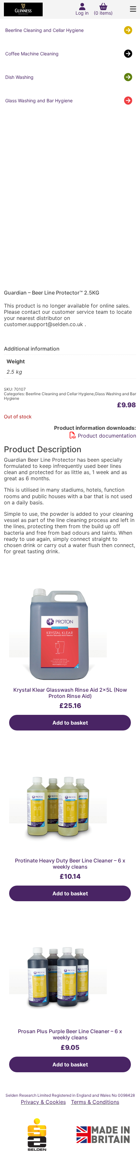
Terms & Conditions (95, 1102)
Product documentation (107, 435)
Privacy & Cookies (43, 1102)
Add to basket (70, 722)
